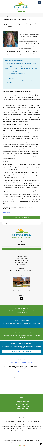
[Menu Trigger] (39, 2)
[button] (38, 223)
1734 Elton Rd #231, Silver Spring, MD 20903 (22, 270)
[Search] (21, 223)
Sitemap (35, 442)
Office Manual (29, 442)
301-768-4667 (6, 212)
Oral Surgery (22, 16)
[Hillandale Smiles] (21, 5)
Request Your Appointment (21, 217)
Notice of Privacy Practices (18, 442)
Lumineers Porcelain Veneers (10, 335)
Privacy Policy (29, 440)
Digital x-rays (6, 323)
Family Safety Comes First (21, 308)
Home (5, 16)
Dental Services (13, 16)
